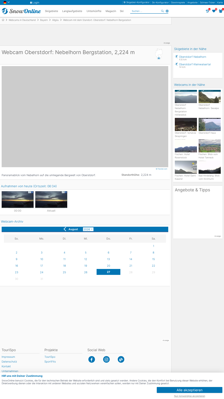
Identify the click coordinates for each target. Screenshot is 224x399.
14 (130, 259)
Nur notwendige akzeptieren (189, 396)
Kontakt (6, 366)
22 (153, 265)
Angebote (192, 2)
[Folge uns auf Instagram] (106, 359)
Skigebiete (51, 11)
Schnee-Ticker (207, 2)
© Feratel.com (162, 169)
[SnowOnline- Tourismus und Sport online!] (4, 20)
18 (64, 265)
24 (41, 272)
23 (16, 272)
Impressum (8, 356)
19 (85, 265)
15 (153, 259)
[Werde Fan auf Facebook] (91, 359)
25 (64, 272)
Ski (122, 11)
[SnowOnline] (21, 11)
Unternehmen (10, 371)
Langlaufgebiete (72, 11)
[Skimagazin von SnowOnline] (121, 359)
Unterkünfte (94, 11)
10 (41, 259)
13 (108, 259)
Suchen (162, 11)
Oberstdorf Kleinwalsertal (195, 65)
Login (35, 2)
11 (64, 259)
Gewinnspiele (178, 2)
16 (16, 265)
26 (85, 272)
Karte (220, 2)
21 (130, 265)
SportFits (50, 361)
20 (108, 265)
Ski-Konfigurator (160, 2)
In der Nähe (167, 11)
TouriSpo (49, 356)
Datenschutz (9, 361)
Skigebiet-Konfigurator (138, 2)
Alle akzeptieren (190, 390)
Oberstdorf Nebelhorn (192, 58)
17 (41, 265)
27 (108, 272)
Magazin (111, 11)
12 (85, 259)
